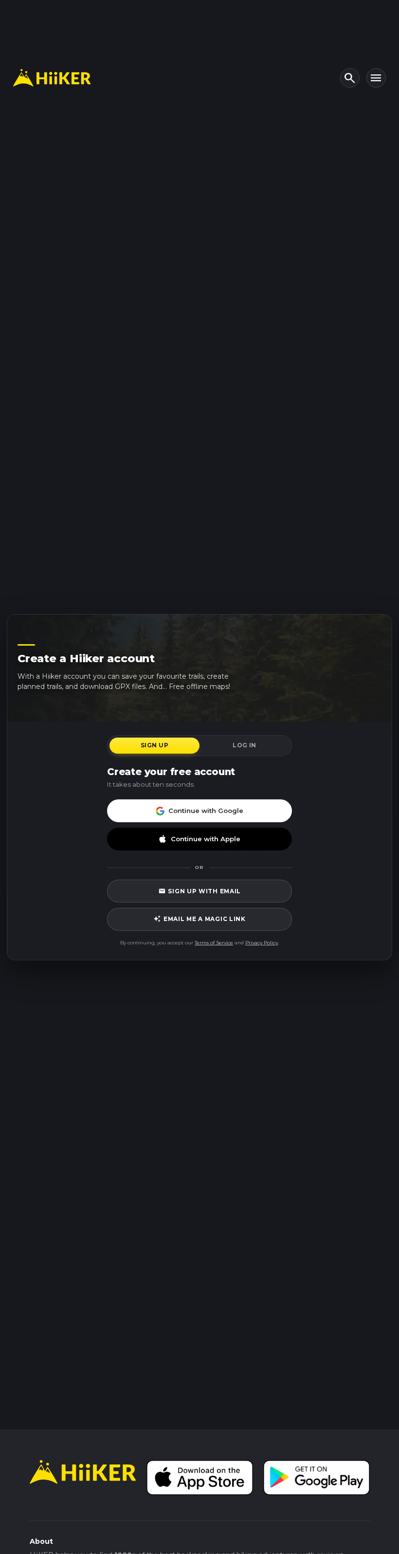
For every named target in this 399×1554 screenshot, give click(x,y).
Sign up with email (199, 891)
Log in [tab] (244, 745)
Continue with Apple (205, 839)
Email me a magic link (199, 918)
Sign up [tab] (154, 745)
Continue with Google (205, 810)
